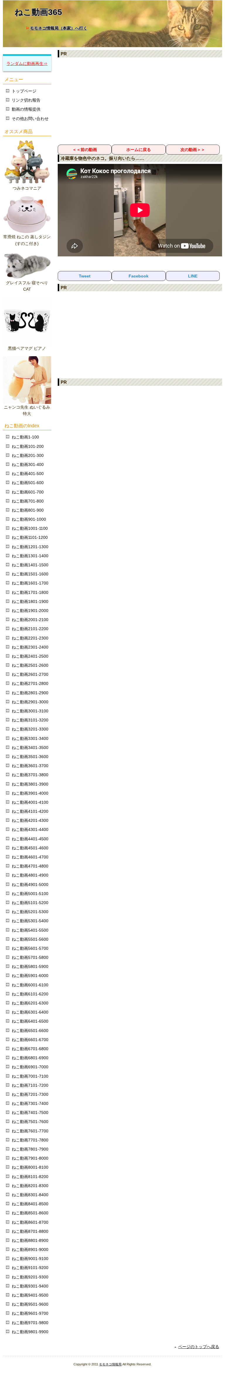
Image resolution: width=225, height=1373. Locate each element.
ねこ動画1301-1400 (30, 555)
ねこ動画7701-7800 (30, 1140)
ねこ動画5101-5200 (30, 902)
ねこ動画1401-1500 (30, 565)
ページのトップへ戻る (198, 1346)
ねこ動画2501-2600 (30, 665)
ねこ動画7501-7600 (30, 1121)
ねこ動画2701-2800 (30, 683)
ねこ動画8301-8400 (30, 1194)
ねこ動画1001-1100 (30, 528)
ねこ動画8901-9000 (30, 1249)
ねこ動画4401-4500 (30, 839)
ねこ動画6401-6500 (30, 1021)
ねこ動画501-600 (28, 482)
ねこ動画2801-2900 (30, 692)
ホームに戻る (138, 149)
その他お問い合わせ (30, 118)
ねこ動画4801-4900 (30, 875)
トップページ (24, 91)
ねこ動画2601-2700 (30, 674)
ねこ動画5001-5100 (30, 893)
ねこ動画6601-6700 (30, 1039)
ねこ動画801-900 (28, 510)
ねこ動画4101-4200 (30, 811)
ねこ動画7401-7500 (30, 1112)
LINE (192, 276)
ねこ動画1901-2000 (30, 610)
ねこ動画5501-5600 (30, 939)
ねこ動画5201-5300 (30, 911)
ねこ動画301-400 (28, 464)
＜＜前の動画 (84, 149)
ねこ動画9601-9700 (30, 1313)
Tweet (85, 276)
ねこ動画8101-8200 (30, 1176)
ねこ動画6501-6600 (30, 1030)
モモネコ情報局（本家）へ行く (58, 28)
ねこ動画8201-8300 (30, 1185)
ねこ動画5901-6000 (30, 975)
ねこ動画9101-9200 (30, 1267)
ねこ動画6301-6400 (30, 1012)
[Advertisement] (140, 101)
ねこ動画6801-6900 (30, 1057)
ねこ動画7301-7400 (30, 1103)
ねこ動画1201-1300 (30, 546)
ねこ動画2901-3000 (30, 702)
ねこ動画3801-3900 (30, 784)
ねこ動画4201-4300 (30, 820)
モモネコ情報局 (110, 1364)
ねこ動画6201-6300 (30, 1003)
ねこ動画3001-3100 (30, 711)
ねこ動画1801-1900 (30, 601)
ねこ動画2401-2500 (30, 656)
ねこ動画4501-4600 (30, 848)
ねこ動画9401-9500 (30, 1295)
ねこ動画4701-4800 (30, 866)
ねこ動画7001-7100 (30, 1076)
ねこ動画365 (38, 12)
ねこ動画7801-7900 (30, 1149)
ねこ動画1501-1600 (30, 574)
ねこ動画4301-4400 (30, 829)
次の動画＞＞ (192, 149)
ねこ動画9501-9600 (30, 1304)
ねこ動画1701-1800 (30, 592)
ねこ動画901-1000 (29, 519)
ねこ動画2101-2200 (30, 628)
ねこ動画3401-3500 (30, 747)
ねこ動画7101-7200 (30, 1085)
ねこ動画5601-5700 (30, 948)
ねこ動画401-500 (28, 473)
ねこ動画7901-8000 (30, 1158)
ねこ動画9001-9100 (30, 1258)
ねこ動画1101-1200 (30, 537)
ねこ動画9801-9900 (30, 1331)
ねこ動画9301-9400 (30, 1286)
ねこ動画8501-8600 (30, 1213)
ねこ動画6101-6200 (30, 994)
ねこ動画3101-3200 (30, 720)
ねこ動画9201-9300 (30, 1277)
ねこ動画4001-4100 (30, 802)
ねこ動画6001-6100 (30, 985)
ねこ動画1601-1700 (30, 583)
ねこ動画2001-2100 (30, 619)
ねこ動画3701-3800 (30, 774)
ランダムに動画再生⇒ (26, 63)
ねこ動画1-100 (25, 437)
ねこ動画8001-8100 (30, 1167)
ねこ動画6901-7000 (30, 1067)
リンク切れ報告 (26, 100)
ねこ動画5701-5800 (30, 957)
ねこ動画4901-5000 (30, 884)
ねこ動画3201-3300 (30, 729)
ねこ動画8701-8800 (30, 1231)
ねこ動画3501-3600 (30, 756)
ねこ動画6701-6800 (30, 1048)
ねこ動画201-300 (28, 455)
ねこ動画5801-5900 (30, 966)
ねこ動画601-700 (28, 492)
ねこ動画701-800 (28, 501)
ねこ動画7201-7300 (30, 1094)
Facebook (139, 276)
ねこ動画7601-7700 (30, 1131)
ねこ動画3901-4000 (30, 793)
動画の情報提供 (26, 109)
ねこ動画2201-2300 (30, 638)
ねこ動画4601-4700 (30, 857)
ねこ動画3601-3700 (30, 765)
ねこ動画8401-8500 (30, 1203)
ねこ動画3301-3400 (30, 738)
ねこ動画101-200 (28, 446)
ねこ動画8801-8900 (30, 1240)
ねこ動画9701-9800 (30, 1322)
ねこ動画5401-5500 (30, 930)
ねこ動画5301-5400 (30, 920)
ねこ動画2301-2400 (30, 647)
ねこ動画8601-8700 (30, 1222)
